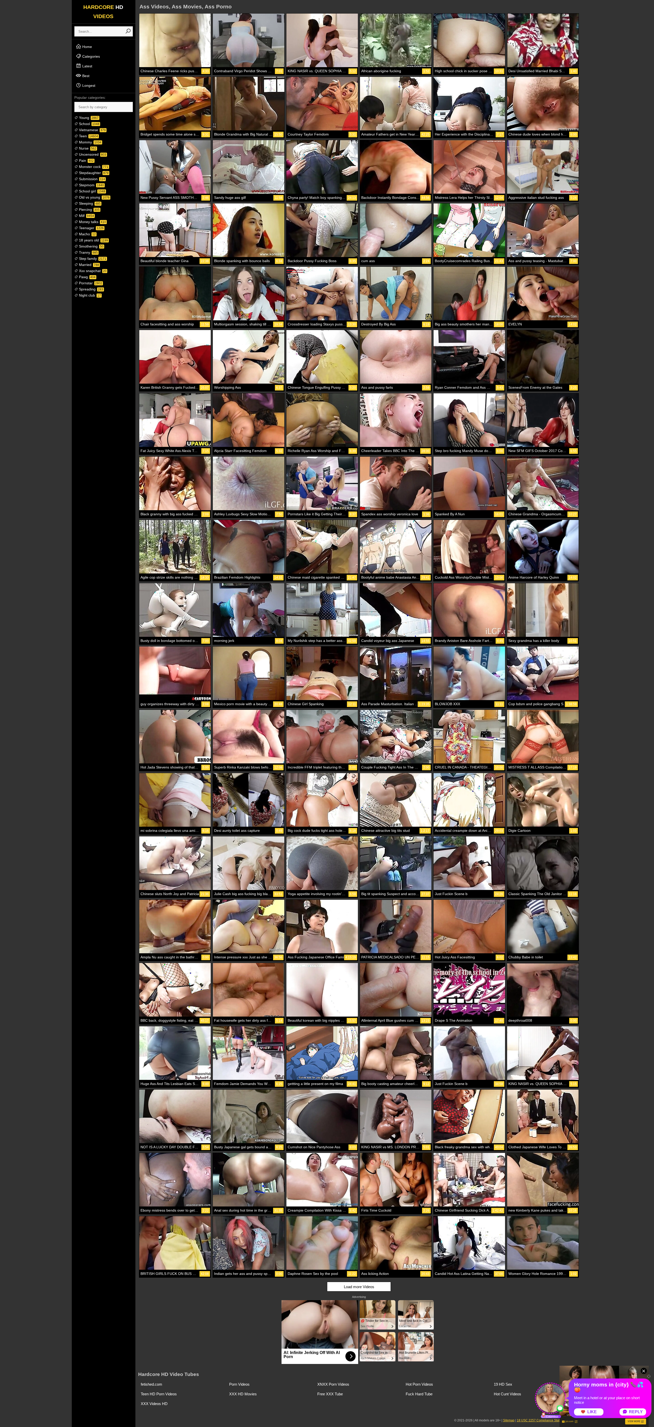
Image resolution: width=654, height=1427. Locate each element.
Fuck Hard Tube (419, 1394)
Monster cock (93, 167)
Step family (92, 259)
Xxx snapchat (92, 271)
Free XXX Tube (330, 1394)
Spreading (90, 289)
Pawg (87, 277)
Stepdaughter (93, 173)
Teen (88, 136)
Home (86, 47)
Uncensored (92, 154)
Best (85, 76)
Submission (91, 179)
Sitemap (509, 1420)
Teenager (91, 228)
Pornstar (90, 283)
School (88, 124)
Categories (90, 56)
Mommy (89, 142)
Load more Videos (359, 1287)
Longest (88, 85)
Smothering (90, 246)
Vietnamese (92, 130)
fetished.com (151, 1384)
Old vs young (94, 197)
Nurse (87, 148)
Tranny (88, 252)
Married (88, 265)
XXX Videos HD (154, 1403)
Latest (86, 66)
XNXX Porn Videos (333, 1384)
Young (88, 118)
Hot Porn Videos (419, 1384)
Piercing (89, 210)
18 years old (93, 240)
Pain (86, 160)
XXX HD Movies (243, 1394)
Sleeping (89, 203)
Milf (86, 216)
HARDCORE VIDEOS (103, 11)
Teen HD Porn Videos (159, 1394)
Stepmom (91, 185)
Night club (89, 295)
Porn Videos (239, 1384)
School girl (91, 191)
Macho (87, 234)
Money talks (92, 222)
